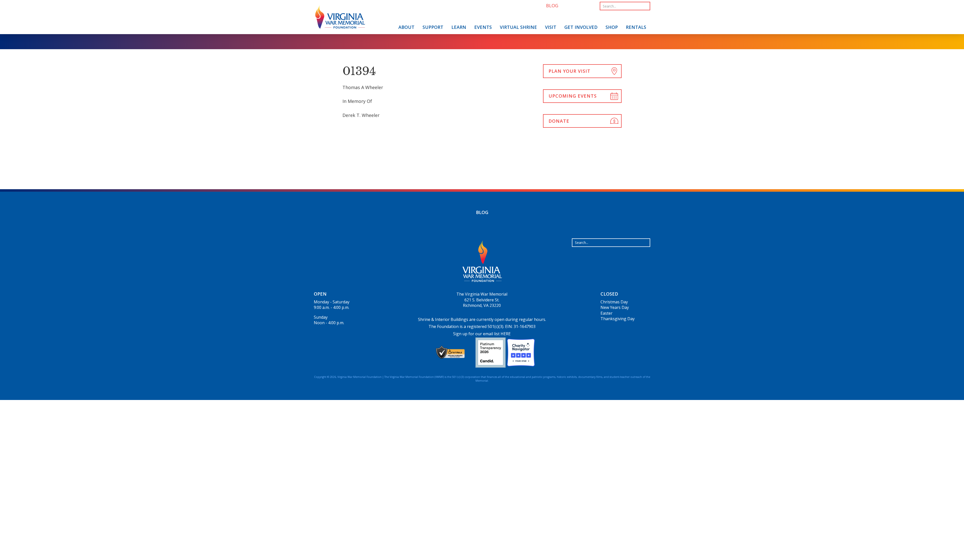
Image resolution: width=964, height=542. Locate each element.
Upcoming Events (573, 96)
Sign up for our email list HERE (482, 333)
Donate (559, 121)
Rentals (636, 27)
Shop (612, 27)
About (406, 27)
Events (483, 27)
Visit (550, 27)
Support (433, 27)
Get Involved (580, 27)
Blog (482, 212)
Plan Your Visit (569, 71)
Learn (458, 27)
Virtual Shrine (518, 27)
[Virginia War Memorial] (340, 18)
